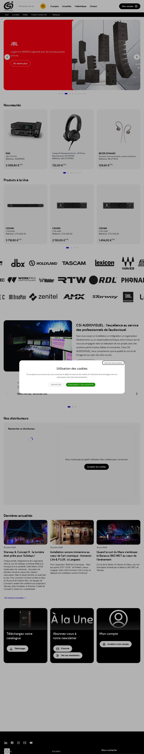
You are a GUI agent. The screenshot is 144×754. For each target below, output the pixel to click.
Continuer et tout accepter (80, 384)
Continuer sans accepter (113, 363)
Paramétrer (56, 384)
